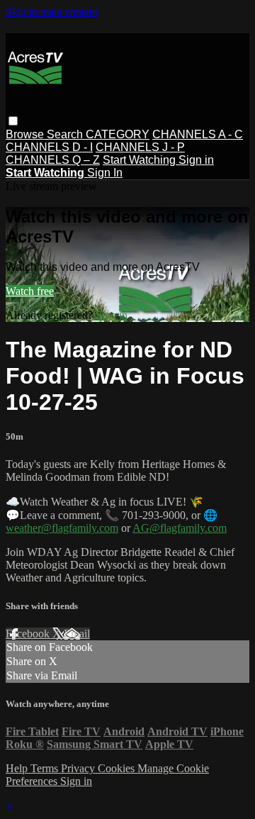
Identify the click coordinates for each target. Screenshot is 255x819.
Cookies (117, 768)
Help (18, 768)
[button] (13, 121)
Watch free (30, 291)
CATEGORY (117, 134)
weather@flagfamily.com (62, 528)
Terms (45, 768)
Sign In (105, 173)
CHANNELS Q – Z (53, 160)
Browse (26, 134)
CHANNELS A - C (197, 134)
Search (66, 134)
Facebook (29, 634)
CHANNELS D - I (49, 147)
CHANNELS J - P (140, 147)
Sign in (196, 160)
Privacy (79, 768)
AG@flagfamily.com (179, 528)
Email (77, 634)
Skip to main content (52, 12)
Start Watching (140, 160)
